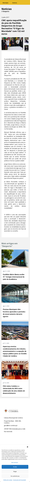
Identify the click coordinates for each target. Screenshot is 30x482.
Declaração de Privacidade (19, 480)
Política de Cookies (7, 480)
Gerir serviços (14, 462)
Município (5, 3)
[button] (27, 447)
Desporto (6, 11)
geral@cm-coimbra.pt (10, 425)
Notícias (7, 9)
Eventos (14, 3)
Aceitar (15, 467)
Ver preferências (15, 476)
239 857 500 (7, 429)
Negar (15, 471)
